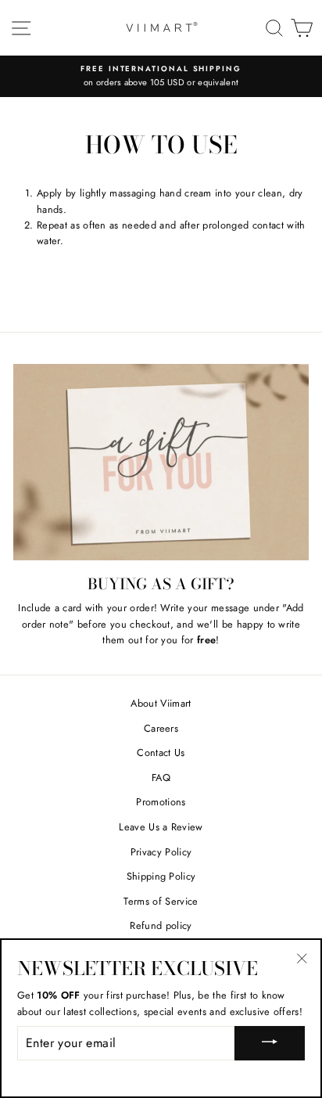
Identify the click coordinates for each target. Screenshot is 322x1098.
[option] (161, 76)
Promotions (160, 801)
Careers (161, 728)
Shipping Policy (161, 876)
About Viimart (161, 703)
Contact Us (160, 752)
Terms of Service (160, 901)
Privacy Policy (161, 851)
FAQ (161, 777)
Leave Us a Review (160, 826)
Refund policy (160, 925)
